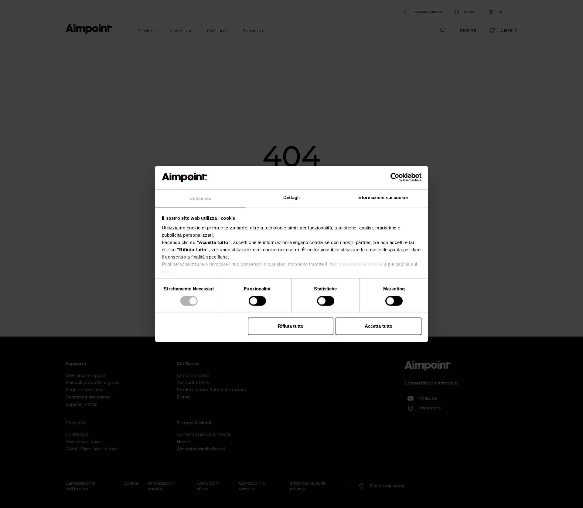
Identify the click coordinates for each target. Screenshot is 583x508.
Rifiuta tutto (290, 326)
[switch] (257, 301)
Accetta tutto (378, 326)
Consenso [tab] (200, 198)
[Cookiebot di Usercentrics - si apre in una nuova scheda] (394, 177)
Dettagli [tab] (291, 197)
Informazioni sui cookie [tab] (382, 197)
